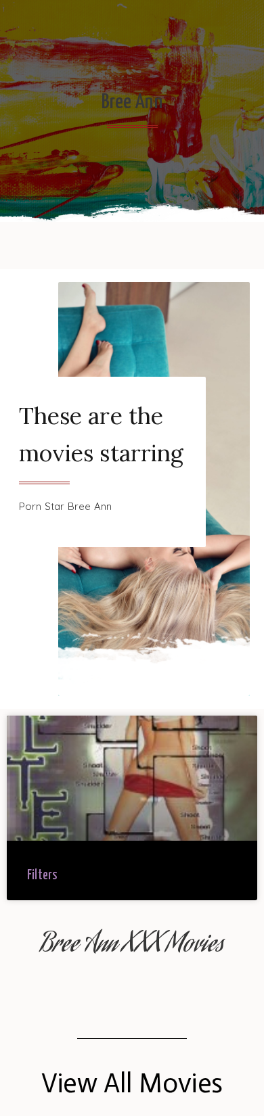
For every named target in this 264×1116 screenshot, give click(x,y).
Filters (42, 875)
